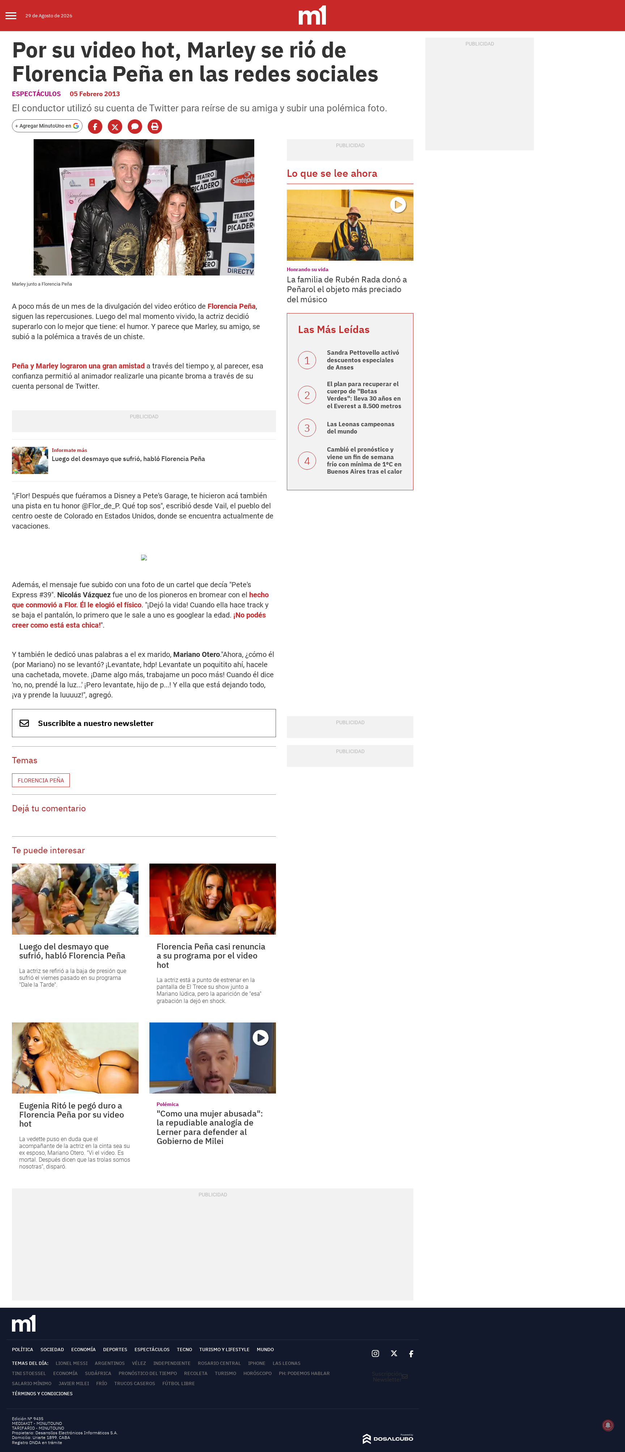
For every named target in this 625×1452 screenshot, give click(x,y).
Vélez (139, 1363)
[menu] (15, 15)
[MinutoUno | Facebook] (408, 1353)
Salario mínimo (31, 1383)
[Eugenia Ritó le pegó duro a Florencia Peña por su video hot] (75, 1058)
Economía (83, 1349)
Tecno (184, 1349)
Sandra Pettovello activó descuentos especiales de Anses (363, 360)
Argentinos (110, 1363)
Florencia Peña (232, 306)
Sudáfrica (98, 1373)
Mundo (265, 1349)
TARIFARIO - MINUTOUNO (38, 1428)
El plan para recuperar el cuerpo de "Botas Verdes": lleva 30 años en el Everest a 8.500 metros (364, 395)
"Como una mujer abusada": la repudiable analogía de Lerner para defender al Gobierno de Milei (210, 1127)
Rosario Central (219, 1363)
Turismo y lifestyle (224, 1349)
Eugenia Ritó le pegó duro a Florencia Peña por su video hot (71, 1114)
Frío (101, 1383)
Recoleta (196, 1373)
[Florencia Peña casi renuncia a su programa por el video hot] (212, 899)
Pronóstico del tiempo (148, 1373)
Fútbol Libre (178, 1383)
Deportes (115, 1349)
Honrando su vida (307, 269)
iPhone (256, 1363)
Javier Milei (74, 1383)
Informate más (69, 450)
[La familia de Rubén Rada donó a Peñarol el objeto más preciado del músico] (350, 225)
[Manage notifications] (608, 1425)
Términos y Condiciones (42, 1394)
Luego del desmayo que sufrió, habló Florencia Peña (128, 458)
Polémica (168, 1104)
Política (22, 1349)
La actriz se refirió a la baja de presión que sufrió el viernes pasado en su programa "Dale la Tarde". (72, 978)
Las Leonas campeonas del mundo (361, 427)
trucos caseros (134, 1383)
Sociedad (52, 1349)
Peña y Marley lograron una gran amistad (78, 366)
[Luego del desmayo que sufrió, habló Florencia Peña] (30, 460)
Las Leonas (287, 1363)
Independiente (172, 1363)
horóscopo (257, 1373)
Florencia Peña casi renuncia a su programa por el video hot (211, 955)
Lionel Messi (72, 1363)
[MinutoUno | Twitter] (394, 1354)
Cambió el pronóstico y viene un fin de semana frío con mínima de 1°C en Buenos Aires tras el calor (364, 460)
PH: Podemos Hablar (304, 1373)
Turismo (225, 1373)
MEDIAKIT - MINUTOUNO (37, 1423)
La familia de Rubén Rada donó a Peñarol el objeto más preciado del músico (347, 289)
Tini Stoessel (29, 1373)
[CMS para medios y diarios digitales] (388, 1441)
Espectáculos (36, 94)
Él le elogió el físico (110, 605)
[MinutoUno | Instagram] (375, 1354)
